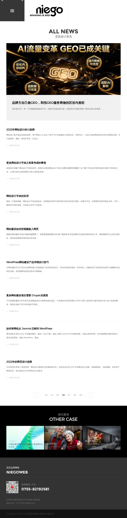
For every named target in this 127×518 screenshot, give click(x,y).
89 (80, 395)
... (41, 395)
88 (75, 395)
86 (63, 395)
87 (69, 395)
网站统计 (51, 514)
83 (46, 395)
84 (52, 395)
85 (57, 395)
